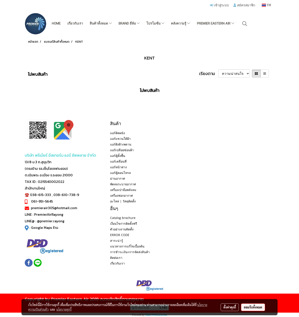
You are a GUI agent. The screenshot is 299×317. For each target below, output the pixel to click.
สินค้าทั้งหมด (99, 23)
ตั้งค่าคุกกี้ (229, 307)
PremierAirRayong (48, 214)
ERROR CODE (119, 235)
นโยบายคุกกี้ (64, 309)
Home (56, 23)
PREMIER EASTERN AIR (214, 23)
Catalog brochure (122, 218)
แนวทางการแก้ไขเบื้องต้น (127, 246)
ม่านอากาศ (117, 178)
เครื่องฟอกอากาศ (121, 195)
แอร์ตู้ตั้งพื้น (117, 156)
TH (268, 5)
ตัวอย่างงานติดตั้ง (122, 229)
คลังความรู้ (179, 23)
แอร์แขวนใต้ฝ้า (120, 139)
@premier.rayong (50, 221)
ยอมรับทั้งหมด (253, 307)
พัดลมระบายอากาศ (123, 184)
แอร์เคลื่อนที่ (118, 161)
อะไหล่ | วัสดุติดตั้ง (123, 201)
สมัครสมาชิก (245, 5)
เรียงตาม (208, 73)
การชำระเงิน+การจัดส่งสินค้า (130, 252)
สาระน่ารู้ (116, 240)
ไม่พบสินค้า (37, 74)
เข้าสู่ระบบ (221, 5)
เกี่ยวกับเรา (75, 23)
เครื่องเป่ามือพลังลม (123, 190)
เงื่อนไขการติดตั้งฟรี (123, 223)
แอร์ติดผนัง (117, 133)
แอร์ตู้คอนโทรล (120, 173)
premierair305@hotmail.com (54, 207)
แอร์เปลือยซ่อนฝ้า (122, 150)
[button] (245, 23)
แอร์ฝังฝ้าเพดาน (120, 144)
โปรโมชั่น (153, 23)
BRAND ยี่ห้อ (128, 23)
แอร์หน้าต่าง (118, 167)
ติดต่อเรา (116, 258)
